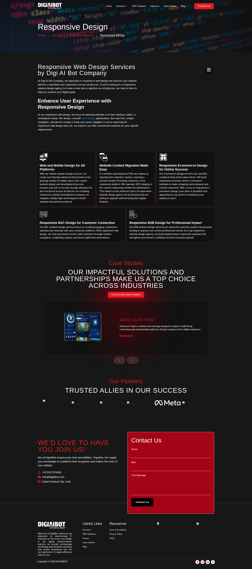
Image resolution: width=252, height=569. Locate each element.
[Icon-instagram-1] (202, 562)
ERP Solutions (139, 6)
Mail (134, 462)
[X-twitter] (213, 562)
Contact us (142, 502)
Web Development (82, 35)
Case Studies (170, 6)
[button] (119, 360)
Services (120, 6)
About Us (154, 6)
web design (88, 118)
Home (109, 6)
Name (135, 449)
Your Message (138, 475)
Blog (183, 6)
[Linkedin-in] (208, 562)
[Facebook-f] (197, 562)
